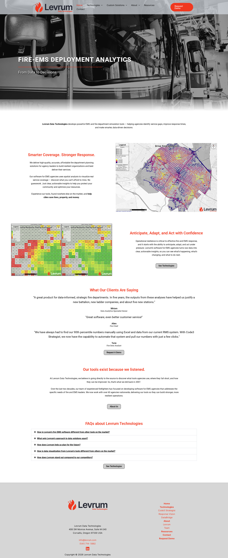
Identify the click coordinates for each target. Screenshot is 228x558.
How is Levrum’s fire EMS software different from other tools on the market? (73, 432)
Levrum (166, 524)
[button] (101, 5)
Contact (167, 535)
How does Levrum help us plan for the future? (58, 445)
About (167, 521)
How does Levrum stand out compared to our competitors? (65, 457)
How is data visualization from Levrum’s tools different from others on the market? (76, 451)
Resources (166, 531)
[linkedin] (88, 549)
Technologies (167, 507)
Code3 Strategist (166, 510)
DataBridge (166, 517)
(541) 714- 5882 (88, 543)
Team (167, 528)
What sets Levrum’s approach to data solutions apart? (62, 438)
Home (167, 503)
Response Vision (167, 514)
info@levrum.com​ (87, 540)
